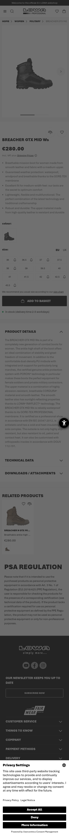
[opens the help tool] (64, 423)
